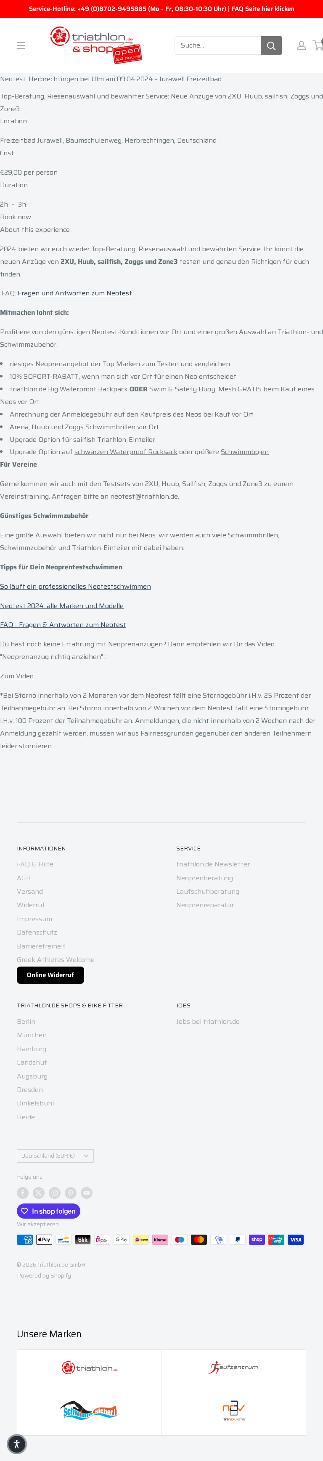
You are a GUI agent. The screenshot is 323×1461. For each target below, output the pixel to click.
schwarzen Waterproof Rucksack (125, 451)
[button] (17, 1444)
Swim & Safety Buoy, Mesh (192, 389)
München (32, 1035)
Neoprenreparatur (205, 905)
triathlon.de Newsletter (213, 864)
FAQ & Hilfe (35, 864)
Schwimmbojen (245, 451)
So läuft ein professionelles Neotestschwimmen (75, 586)
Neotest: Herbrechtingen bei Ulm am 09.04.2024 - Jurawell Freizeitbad (111, 79)
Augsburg (32, 1076)
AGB (24, 878)
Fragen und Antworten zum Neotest (75, 293)
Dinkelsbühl (35, 1103)
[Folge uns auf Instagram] (55, 1193)
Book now (15, 217)
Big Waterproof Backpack (88, 389)
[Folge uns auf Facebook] (23, 1193)
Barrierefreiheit (41, 946)
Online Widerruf (50, 975)
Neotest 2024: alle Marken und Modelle (62, 605)
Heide (26, 1117)
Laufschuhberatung (207, 891)
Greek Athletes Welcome (56, 959)
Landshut (32, 1062)
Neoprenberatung (204, 878)
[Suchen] (271, 45)
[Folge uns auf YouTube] (87, 1193)
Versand (30, 891)
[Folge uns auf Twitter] (39, 1193)
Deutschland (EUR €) (48, 1155)
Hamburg (31, 1049)
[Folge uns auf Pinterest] (71, 1193)
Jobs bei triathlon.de (208, 1021)
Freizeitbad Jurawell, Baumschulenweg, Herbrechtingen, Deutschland (108, 140)
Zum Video (17, 676)
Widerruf (31, 905)
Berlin (26, 1021)
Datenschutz (37, 932)
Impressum (34, 919)
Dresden (30, 1089)
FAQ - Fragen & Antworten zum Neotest (63, 624)
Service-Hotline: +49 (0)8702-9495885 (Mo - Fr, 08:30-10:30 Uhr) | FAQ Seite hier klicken (161, 9)
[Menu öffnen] (21, 45)
